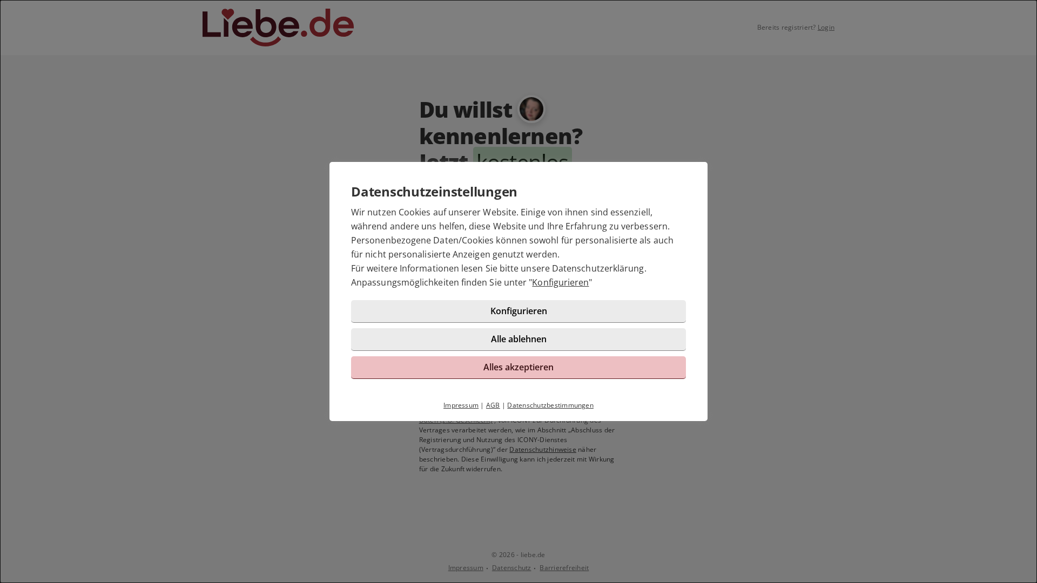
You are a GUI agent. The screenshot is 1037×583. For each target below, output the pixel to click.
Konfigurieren (560, 282)
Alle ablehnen (519, 339)
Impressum (461, 405)
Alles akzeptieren (518, 367)
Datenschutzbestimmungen (550, 405)
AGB (493, 405)
